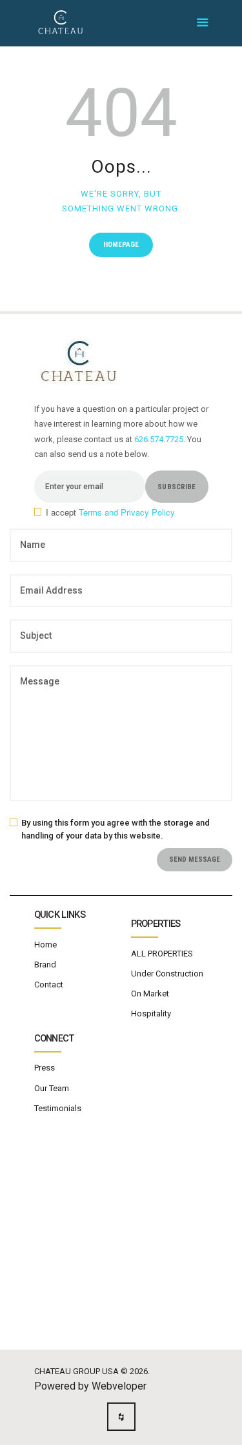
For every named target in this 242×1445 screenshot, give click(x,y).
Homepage (121, 244)
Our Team (51, 1088)
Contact (48, 984)
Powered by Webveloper (90, 1386)
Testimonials (57, 1108)
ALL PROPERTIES (162, 953)
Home (45, 944)
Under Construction (167, 973)
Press (44, 1067)
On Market (150, 993)
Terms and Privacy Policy (127, 512)
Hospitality (151, 1013)
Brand (45, 964)
